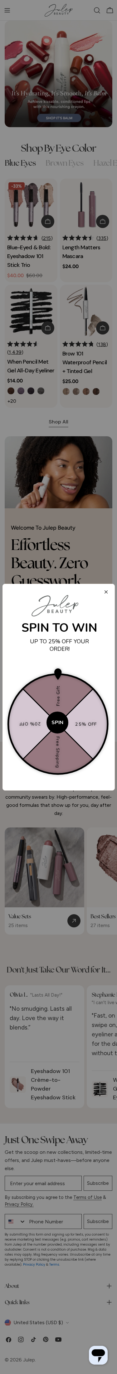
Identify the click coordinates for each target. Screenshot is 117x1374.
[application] (98, 1355)
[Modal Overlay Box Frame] (58, 687)
